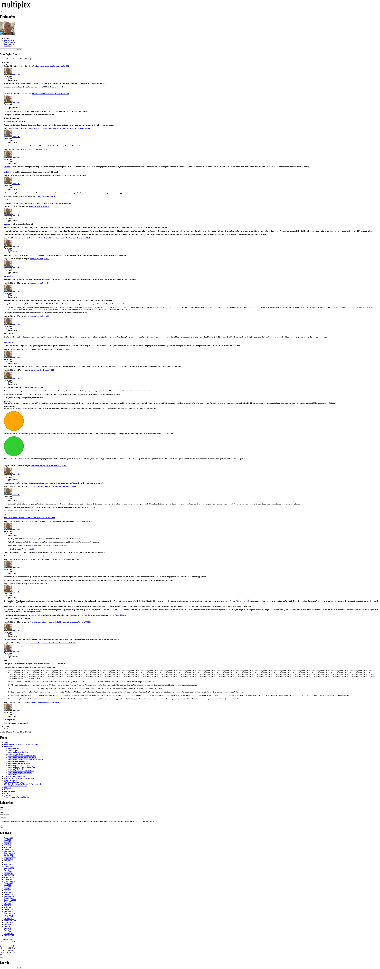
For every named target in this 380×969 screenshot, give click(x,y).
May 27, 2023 (29, 549)
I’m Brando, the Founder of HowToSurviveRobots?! (48, 349)
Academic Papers (10, 780)
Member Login (9, 746)
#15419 (46, 207)
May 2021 (7, 906)
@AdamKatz (8, 276)
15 (12, 948)
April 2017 (7, 930)
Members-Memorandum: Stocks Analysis (22, 758)
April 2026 (7, 846)
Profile (6, 38)
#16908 (45, 149)
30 (14, 953)
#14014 (51, 370)
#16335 (83, 175)
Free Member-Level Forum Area (15, 786)
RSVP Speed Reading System (14, 782)
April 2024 (7, 870)
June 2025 (7, 861)
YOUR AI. (7, 790)
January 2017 (9, 936)
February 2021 (9, 909)
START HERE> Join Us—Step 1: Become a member (22, 745)
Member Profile (13, 748)
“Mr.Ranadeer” (102, 280)
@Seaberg (7, 167)
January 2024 (9, 876)
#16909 (88, 128)
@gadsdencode (9, 333)
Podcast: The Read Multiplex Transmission (19, 778)
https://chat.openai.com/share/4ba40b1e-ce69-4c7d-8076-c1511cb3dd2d (30, 667)
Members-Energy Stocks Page (18, 765)
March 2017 (8, 932)
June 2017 (7, 926)
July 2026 (7, 840)
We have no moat (242, 601)
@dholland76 (8, 342)
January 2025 (9, 868)
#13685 (73, 643)
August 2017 (8, 922)
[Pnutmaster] (7, 35)
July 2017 (7, 924)
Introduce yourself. (35, 149)
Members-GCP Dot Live (16, 769)
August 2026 (8, 838)
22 (12, 950)
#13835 (73, 487)
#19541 (67, 66)
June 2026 (7, 842)
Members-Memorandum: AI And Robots (22, 756)
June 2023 (7, 887)
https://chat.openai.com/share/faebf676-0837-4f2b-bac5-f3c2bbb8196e (29, 518)
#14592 (46, 259)
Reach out (7, 795)
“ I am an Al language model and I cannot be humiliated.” (50, 487)
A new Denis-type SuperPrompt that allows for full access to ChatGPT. (55, 175)
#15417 (89, 238)
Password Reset (13, 750)
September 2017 (10, 921)
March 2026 (8, 847)
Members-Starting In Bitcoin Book (20, 773)
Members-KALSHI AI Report (18, 761)
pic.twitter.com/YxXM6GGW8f (58, 545)
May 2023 (7, 889)
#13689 (89, 622)
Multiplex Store (9, 791)
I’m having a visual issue (39, 370)
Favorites (7, 46)
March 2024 (8, 872)
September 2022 (10, 900)
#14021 (68, 349)
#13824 (89, 521)
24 (1, 953)
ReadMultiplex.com (22, 821)
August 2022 (8, 902)
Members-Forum (14, 775)
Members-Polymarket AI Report (19, 763)
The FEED (7, 788)
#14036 (46, 316)
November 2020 (9, 915)
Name (2, 808)
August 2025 (8, 859)
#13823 (77, 559)
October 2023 (9, 879)
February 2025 (9, 866)
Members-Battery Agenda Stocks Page (22, 767)
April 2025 (7, 862)
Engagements (9, 44)
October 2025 (9, 855)
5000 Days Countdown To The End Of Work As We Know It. (24, 784)
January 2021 (9, 911)
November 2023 (9, 877)
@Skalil (6, 172)
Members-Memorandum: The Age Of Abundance (25, 760)
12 (5, 948)
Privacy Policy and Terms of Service (16, 797)
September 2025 (10, 857)
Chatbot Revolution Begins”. (46, 196)
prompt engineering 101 (37, 87)
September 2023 (10, 881)
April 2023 (7, 891)
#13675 (57, 702)
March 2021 (8, 907)
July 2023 (7, 885)
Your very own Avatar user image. (43, 702)
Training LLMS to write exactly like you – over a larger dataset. (52, 559)
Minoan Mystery (120, 615)
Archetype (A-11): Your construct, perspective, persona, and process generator (57, 128)
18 (3, 950)
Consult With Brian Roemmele (14, 776)
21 (10, 950)
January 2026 (9, 851)
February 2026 (9, 849)
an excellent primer (24, 83)
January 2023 (9, 896)
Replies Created (9, 42)
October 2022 (9, 898)
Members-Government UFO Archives (21, 771)
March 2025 (8, 864)
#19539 (66, 94)
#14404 (46, 283)
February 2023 (9, 894)
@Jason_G (7, 224)
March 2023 (8, 892)
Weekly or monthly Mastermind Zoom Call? (47, 94)
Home (6, 743)
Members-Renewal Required (18, 752)
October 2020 (9, 917)
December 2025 (9, 853)
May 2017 (7, 928)
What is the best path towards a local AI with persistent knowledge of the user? (58, 521)
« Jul (1, 957)
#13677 (46, 584)
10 (1, 948)
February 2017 (9, 934)
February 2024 (9, 874)
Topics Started (9, 40)
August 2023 (8, 883)
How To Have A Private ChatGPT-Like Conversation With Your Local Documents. (57, 238)
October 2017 (9, 919)
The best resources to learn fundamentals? (48, 66)
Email (2, 813)
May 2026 (7, 844)
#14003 (64, 466)
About (6, 793)
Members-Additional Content (14, 754)
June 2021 (7, 904)
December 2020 (9, 913)
